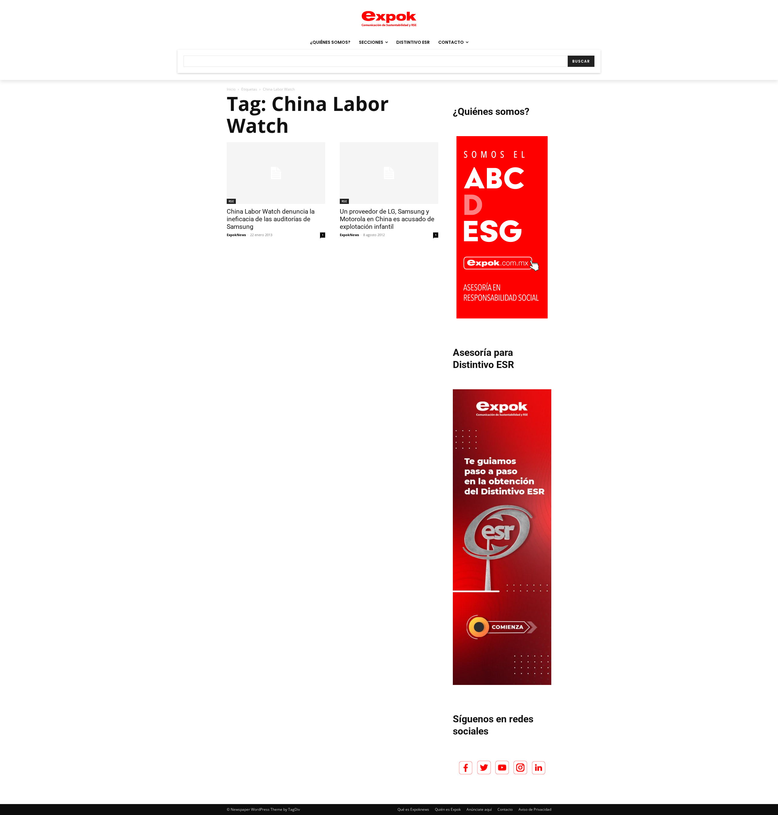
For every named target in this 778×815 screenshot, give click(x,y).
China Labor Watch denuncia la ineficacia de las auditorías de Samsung (271, 219)
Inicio (231, 89)
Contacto (505, 809)
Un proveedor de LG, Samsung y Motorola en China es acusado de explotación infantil (387, 219)
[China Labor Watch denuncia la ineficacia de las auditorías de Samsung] (276, 173)
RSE (231, 201)
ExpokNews (236, 234)
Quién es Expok (448, 809)
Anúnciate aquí (479, 809)
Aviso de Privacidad (534, 809)
